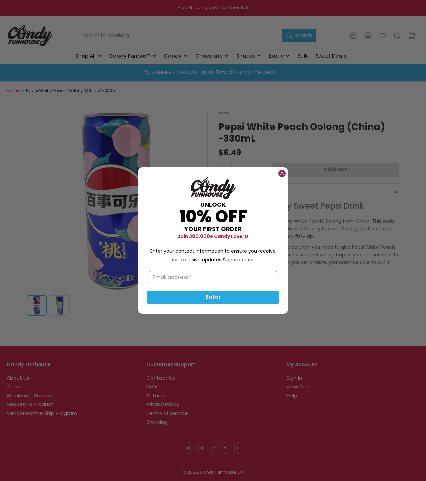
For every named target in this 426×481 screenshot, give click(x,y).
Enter (213, 297)
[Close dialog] (282, 173)
